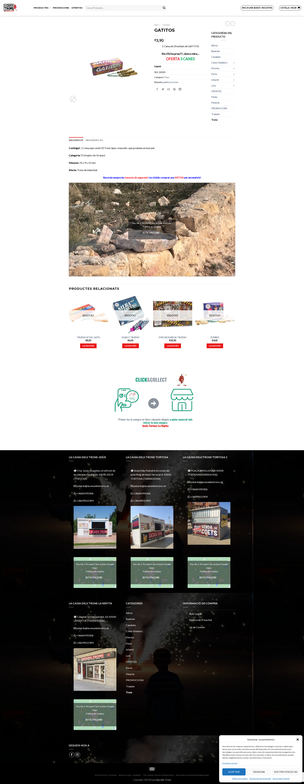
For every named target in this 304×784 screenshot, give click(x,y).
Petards (215, 102)
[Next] (234, 324)
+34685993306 (85, 493)
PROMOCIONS (61, 8)
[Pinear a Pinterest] (174, 89)
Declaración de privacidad (260, 778)
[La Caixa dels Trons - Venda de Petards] (15, 8)
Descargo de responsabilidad (192, 775)
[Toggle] (234, 62)
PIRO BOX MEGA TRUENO (173, 337)
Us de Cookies (197, 627)
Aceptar (234, 771)
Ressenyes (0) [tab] (94, 140)
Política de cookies (240, 778)
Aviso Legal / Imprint (281, 778)
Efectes (215, 68)
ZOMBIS (214, 337)
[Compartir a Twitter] (163, 89)
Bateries (215, 51)
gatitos (167, 82)
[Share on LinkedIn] (180, 89)
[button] (297, 739)
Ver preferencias (286, 771)
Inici (156, 25)
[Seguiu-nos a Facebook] (71, 754)
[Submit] (164, 8)
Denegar (259, 771)
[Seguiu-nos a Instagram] (77, 754)
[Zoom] (73, 99)
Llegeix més (88, 346)
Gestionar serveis (230, 763)
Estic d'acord (150, 233)
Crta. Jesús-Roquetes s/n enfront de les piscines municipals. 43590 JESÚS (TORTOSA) (94, 474)
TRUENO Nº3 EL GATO (88, 337)
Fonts (214, 74)
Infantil (215, 80)
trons (176, 82)
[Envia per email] (168, 89)
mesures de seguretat (136, 177)
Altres (214, 45)
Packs (214, 97)
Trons (166, 25)
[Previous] (69, 324)
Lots (213, 85)
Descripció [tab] (76, 140)
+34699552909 (85, 500)
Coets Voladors (219, 62)
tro (171, 82)
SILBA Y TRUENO (130, 337)
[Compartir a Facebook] (157, 89)
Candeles (216, 57)
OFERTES (76, 8)
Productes (41, 8)
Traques (215, 114)
